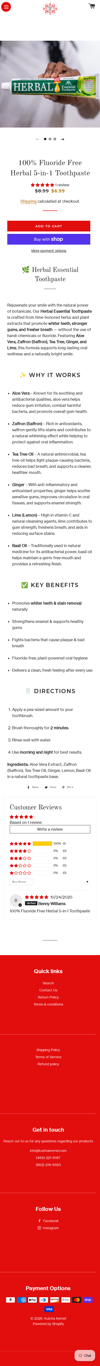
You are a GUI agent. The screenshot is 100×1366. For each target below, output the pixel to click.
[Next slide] (62, 139)
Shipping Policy (48, 1050)
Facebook (50, 1221)
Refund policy (48, 1064)
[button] (43, 184)
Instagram (50, 1228)
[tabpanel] (50, 84)
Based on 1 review (26, 822)
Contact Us (48, 990)
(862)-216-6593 (48, 1165)
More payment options (48, 251)
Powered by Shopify (48, 1324)
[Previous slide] (37, 139)
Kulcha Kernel (55, 1318)
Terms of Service (48, 1057)
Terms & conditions (48, 1004)
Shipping (28, 201)
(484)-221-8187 (48, 1158)
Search (48, 983)
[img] (37, 897)
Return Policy (48, 997)
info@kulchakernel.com (48, 1150)
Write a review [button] (50, 829)
